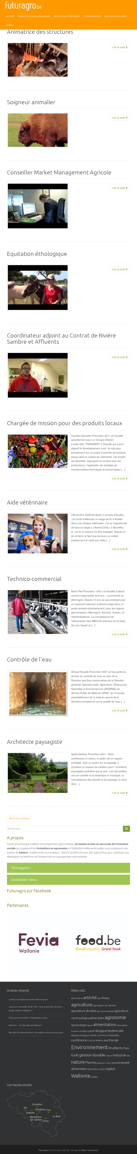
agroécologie (78, 1025)
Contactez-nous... (25, 879)
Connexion (92, 1150)
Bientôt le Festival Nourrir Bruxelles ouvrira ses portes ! (36, 1032)
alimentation (104, 1024)
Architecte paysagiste (34, 741)
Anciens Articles (20, 818)
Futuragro (44, 1150)
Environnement (92, 16)
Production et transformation (34, 16)
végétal (110, 1068)
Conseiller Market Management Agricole (59, 172)
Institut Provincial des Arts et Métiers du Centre (33, 1113)
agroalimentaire (94, 1018)
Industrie (119, 1055)
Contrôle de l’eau (29, 659)
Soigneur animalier (31, 102)
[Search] (126, 829)
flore (126, 1048)
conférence (79, 1040)
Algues (90, 1025)
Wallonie (80, 1075)
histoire (109, 1056)
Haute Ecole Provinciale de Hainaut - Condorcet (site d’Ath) (26, 1110)
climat (93, 1035)
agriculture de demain (104, 1005)
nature (78, 1062)
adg (98, 998)
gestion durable (92, 1055)
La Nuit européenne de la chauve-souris (28, 999)
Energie (113, 1040)
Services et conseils (115, 16)
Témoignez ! (21, 868)
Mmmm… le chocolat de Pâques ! (25, 1025)
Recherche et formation (67, 16)
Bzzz (84, 1150)
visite (102, 1069)
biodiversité (115, 1030)
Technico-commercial (34, 579)
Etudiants (115, 1048)
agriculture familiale (105, 1011)
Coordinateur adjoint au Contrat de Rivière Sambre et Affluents (61, 338)
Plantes (91, 1062)
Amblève (83, 1031)
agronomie (115, 1017)
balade (91, 1031)
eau (106, 1040)
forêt (75, 1055)
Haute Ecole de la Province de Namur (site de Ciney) (49, 1121)
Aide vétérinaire (27, 502)
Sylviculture (93, 1069)
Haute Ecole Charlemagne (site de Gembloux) (43, 1112)
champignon (84, 1035)
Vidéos (10, 25)
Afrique (105, 997)
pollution (101, 1063)
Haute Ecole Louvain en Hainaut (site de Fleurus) (38, 1119)
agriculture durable (83, 1010)
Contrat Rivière (95, 1040)
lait (128, 1055)
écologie (94, 1077)
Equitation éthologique (37, 254)
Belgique (101, 1030)
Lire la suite (119, 47)
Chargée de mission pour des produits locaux (64, 423)
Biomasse (75, 1035)
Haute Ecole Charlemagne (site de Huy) (52, 1112)
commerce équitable (108, 1035)
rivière (108, 1063)
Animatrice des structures (40, 31)
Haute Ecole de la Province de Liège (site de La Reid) (59, 1117)
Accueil (10, 16)
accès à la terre (77, 998)
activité (90, 997)
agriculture (81, 1004)
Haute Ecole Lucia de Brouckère (39, 1106)
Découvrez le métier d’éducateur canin (28, 1018)
